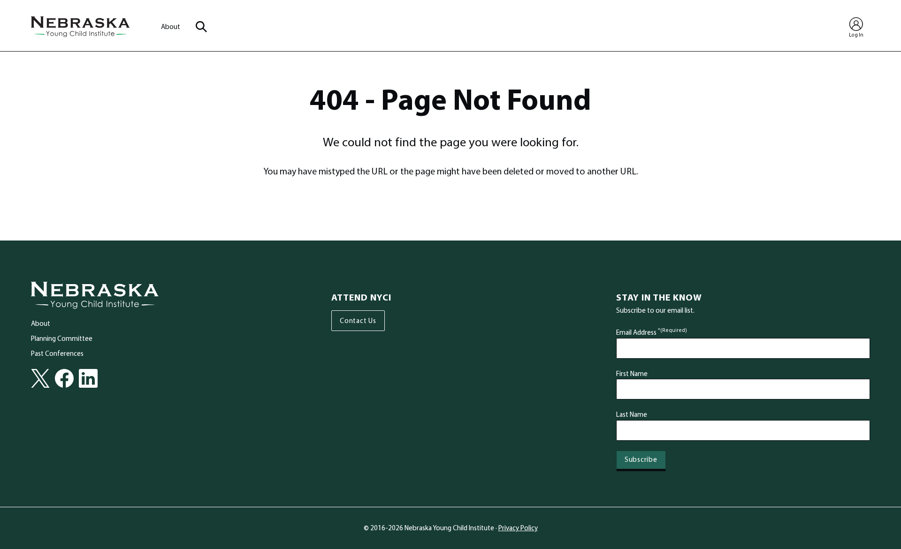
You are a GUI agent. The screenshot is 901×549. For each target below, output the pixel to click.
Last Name (631, 414)
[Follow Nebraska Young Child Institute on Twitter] (40, 378)
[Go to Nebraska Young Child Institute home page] (80, 26)
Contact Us (358, 320)
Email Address (651, 332)
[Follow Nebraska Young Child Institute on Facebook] (64, 378)
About (170, 26)
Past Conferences (57, 353)
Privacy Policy (518, 527)
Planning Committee (61, 338)
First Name (632, 373)
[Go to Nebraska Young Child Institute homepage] (95, 295)
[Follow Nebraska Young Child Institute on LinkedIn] (88, 378)
